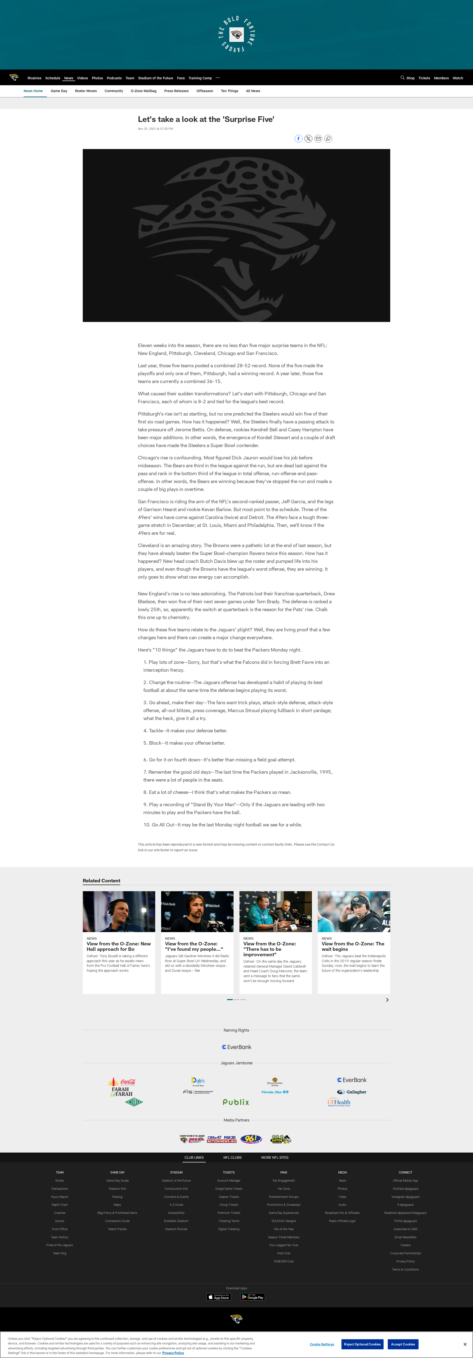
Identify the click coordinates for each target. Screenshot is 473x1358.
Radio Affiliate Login (342, 1221)
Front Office (60, 1229)
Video (342, 1196)
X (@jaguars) (405, 1204)
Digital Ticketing (228, 1229)
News (342, 1180)
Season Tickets (229, 1196)
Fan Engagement (284, 1180)
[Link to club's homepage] (14, 77)
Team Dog (59, 1253)
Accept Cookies (403, 1344)
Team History (59, 1237)
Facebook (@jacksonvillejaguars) (405, 1212)
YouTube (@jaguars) (406, 1188)
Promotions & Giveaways (284, 1204)
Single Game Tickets (228, 1188)
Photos (342, 1188)
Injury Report (59, 1196)
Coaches (60, 1212)
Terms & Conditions (405, 1269)
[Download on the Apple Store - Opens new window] (219, 1297)
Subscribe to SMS (406, 1229)
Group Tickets (229, 1204)
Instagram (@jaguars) (406, 1196)
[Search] (403, 77)
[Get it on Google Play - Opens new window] (252, 1299)
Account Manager (228, 1180)
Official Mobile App (405, 1180)
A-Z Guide (176, 1204)
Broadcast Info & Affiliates (342, 1212)
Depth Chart (60, 1204)
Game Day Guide (117, 1180)
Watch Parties (117, 1229)
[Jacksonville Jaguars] (236, 1319)
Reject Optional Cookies (362, 1344)
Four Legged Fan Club (284, 1245)
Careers (406, 1245)
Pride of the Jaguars (59, 1245)
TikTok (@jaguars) (405, 1221)
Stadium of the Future (176, 1180)
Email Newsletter (406, 1237)
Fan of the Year (284, 1229)
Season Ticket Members (284, 1237)
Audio (342, 1204)
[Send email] (318, 141)
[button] (230, 999)
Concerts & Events (176, 1196)
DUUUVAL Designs (284, 1221)
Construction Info (176, 1188)
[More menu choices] (218, 78)
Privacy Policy (405, 1261)
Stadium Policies (176, 1229)
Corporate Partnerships (405, 1253)
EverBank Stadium (176, 1221)
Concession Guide (117, 1221)
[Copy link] (328, 139)
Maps (117, 1204)
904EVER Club (284, 1261)
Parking (117, 1196)
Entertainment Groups (284, 1196)
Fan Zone (284, 1188)
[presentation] (388, 1000)
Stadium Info (117, 1188)
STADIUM (176, 1172)
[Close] (465, 1344)
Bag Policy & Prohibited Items (117, 1212)
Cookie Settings (322, 1344)
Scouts (59, 1221)
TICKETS (229, 1172)
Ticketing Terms (229, 1221)
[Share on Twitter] (308, 141)
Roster (59, 1180)
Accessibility (176, 1212)
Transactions (59, 1188)
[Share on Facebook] (299, 141)
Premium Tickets (229, 1212)
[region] (236, 1344)
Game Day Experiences (284, 1212)
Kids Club (283, 1253)
